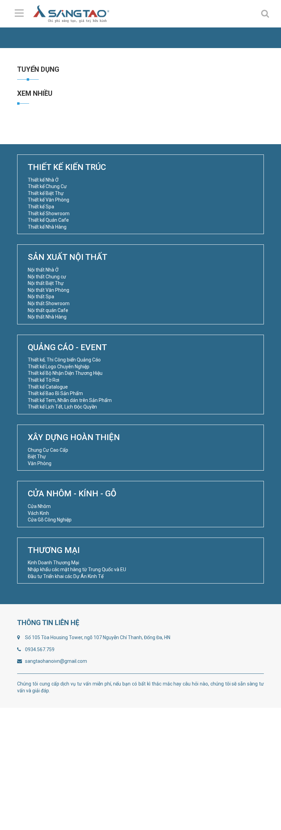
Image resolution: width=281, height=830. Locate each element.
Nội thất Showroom (49, 303)
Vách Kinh (38, 513)
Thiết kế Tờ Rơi (43, 380)
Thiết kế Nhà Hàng (47, 227)
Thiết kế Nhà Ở (43, 180)
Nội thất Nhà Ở (43, 270)
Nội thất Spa (41, 296)
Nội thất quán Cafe (48, 310)
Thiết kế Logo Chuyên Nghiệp (58, 366)
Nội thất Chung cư (47, 276)
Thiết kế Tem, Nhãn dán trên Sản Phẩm (70, 400)
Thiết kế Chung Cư (47, 186)
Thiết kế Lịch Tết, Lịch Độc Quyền (62, 407)
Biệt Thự (37, 456)
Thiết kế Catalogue (48, 387)
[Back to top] (259, 808)
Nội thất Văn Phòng (48, 290)
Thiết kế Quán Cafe (48, 220)
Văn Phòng (39, 463)
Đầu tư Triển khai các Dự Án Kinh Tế (65, 576)
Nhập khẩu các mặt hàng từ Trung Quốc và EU (77, 569)
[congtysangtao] (70, 13)
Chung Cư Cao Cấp (48, 450)
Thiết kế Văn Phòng (48, 200)
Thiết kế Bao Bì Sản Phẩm (55, 393)
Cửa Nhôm (39, 506)
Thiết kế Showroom (49, 213)
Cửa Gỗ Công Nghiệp (50, 519)
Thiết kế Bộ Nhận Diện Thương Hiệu (65, 373)
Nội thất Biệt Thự (46, 283)
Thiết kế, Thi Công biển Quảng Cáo (64, 359)
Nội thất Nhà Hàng (47, 317)
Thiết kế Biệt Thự (46, 193)
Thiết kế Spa (41, 206)
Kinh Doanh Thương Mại (53, 562)
